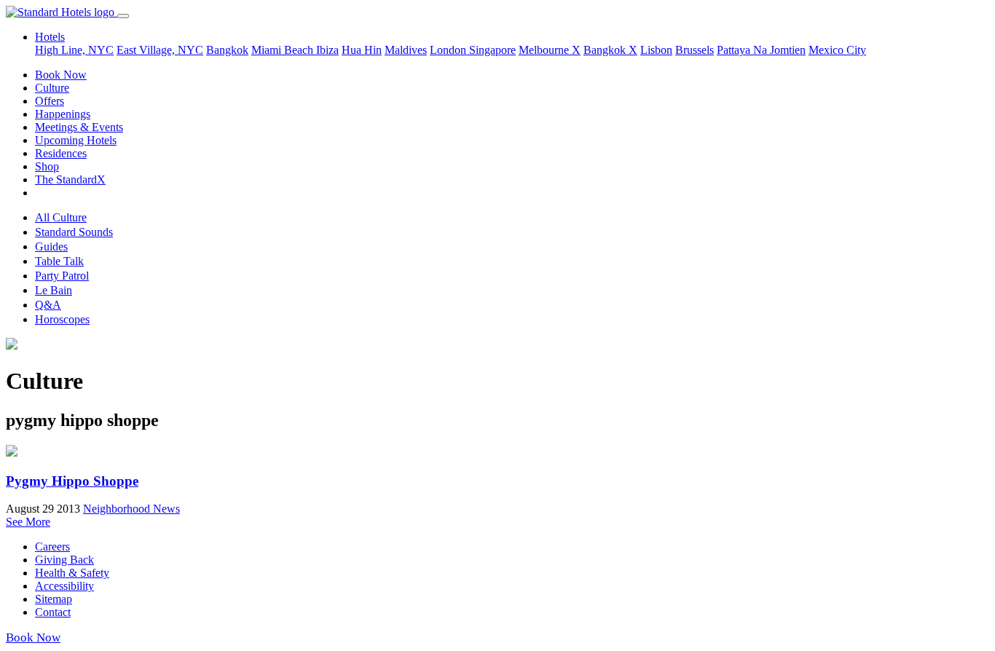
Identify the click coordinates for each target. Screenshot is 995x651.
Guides (51, 246)
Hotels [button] (50, 37)
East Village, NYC (160, 50)
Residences (61, 153)
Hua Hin (362, 50)
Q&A (48, 305)
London (449, 50)
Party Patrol (62, 275)
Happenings (62, 114)
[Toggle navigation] (123, 16)
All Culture (61, 217)
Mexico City (837, 50)
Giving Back (64, 559)
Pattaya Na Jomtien (761, 50)
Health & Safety (72, 573)
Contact (53, 612)
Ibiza (327, 50)
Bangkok (227, 50)
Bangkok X (610, 50)
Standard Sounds (74, 232)
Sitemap (53, 599)
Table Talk (59, 261)
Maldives (406, 50)
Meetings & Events (79, 127)
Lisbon (656, 50)
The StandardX (70, 179)
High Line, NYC (74, 50)
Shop (47, 166)
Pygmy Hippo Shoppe (72, 481)
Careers (52, 546)
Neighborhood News (131, 508)
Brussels (694, 50)
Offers (49, 101)
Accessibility (64, 586)
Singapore (492, 50)
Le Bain (53, 290)
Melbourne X (550, 50)
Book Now (61, 74)
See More (28, 522)
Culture (52, 88)
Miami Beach (283, 50)
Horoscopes (62, 319)
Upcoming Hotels (76, 140)
